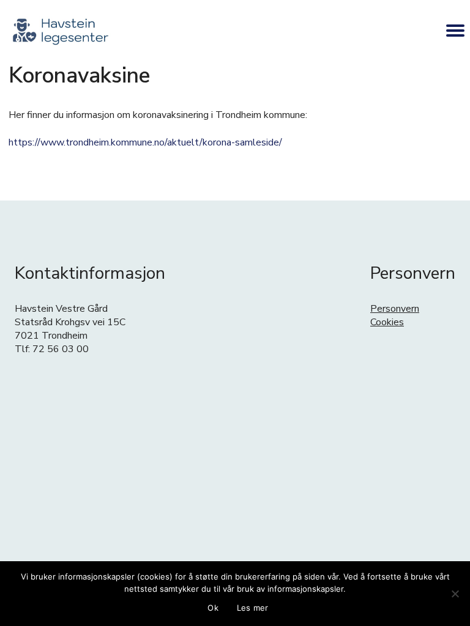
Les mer (253, 608)
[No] (455, 593)
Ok (212, 608)
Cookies (387, 322)
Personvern (394, 308)
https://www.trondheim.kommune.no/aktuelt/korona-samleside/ (145, 142)
